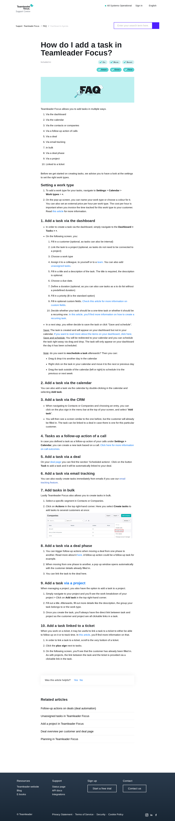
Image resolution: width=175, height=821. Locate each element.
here (79, 555)
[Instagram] (147, 815)
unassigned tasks (60, 266)
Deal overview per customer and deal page (67, 731)
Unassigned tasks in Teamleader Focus (65, 716)
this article (58, 211)
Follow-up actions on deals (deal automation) (68, 708)
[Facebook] (156, 815)
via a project (74, 583)
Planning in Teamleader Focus (59, 739)
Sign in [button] (139, 5)
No (81, 680)
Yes (76, 680)
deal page (55, 462)
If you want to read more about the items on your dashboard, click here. (93, 334)
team (100, 262)
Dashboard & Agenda (59, 26)
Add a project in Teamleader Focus (62, 723)
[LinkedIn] (151, 815)
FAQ (45, 26)
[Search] (155, 25)
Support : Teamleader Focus (27, 26)
